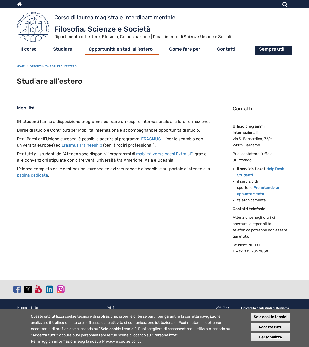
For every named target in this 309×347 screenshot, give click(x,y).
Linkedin (49, 289)
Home (21, 66)
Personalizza (270, 337)
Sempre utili (272, 49)
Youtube (38, 288)
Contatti (226, 49)
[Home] (35, 28)
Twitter (28, 289)
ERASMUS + (152, 138)
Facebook (17, 289)
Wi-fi (110, 308)
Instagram (60, 289)
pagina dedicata (32, 175)
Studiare (62, 49)
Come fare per (184, 49)
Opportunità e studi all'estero (121, 49)
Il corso (28, 49)
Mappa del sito (27, 308)
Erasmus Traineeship (82, 145)
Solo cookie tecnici (270, 317)
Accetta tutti (270, 327)
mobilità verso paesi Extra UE (164, 153)
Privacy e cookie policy (121, 341)
